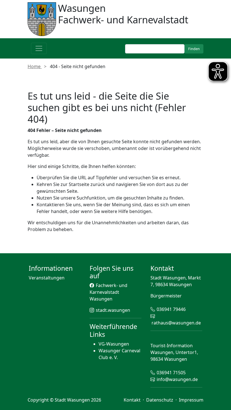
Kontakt (133, 400)
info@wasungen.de (177, 379)
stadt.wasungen (113, 310)
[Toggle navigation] (39, 48)
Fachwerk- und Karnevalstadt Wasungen (108, 292)
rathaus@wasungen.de (176, 323)
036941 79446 (171, 309)
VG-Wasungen (114, 344)
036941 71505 (171, 372)
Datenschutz (160, 400)
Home (35, 66)
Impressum (191, 400)
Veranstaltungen (47, 278)
